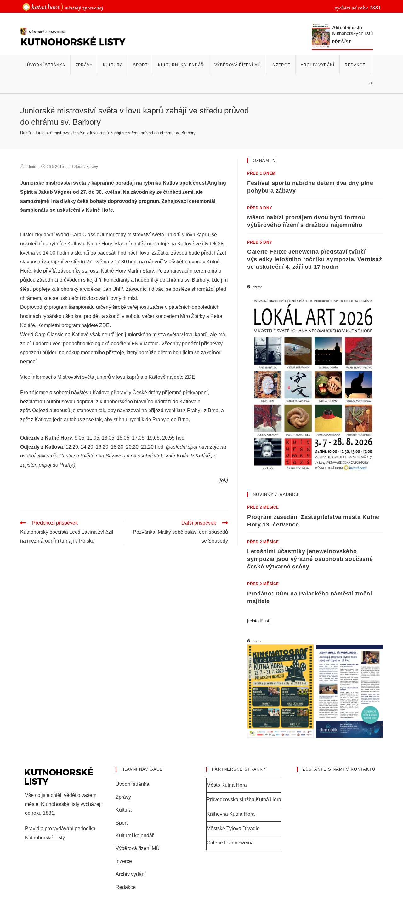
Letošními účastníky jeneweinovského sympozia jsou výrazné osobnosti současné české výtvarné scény (310, 559)
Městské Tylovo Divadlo (233, 828)
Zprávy (92, 166)
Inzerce (124, 861)
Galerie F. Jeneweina (230, 842)
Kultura (124, 810)
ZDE (104, 325)
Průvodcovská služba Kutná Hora (244, 799)
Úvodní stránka (132, 784)
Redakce (126, 887)
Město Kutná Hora (227, 785)
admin (31, 166)
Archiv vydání (131, 874)
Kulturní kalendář (135, 835)
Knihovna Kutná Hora (231, 814)
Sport (78, 166)
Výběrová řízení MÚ (138, 848)
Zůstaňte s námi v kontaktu (339, 769)
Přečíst (341, 42)
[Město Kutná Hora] (62, 6)
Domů (25, 132)
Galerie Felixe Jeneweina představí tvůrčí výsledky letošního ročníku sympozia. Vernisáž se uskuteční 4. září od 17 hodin (314, 259)
